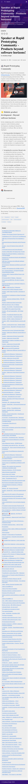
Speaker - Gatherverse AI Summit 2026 (11, 344)
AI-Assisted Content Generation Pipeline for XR (13, 505)
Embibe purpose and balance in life (10, 750)
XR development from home (8, 621)
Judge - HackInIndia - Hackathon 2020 (11, 613)
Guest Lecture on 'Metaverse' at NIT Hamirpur (12, 476)
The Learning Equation (7, 611)
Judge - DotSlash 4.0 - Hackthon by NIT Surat (12, 717)
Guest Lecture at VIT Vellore (8, 474)
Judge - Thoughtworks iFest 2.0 (9, 478)
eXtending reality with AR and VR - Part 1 (11, 619)
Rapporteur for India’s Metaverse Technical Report (13, 507)
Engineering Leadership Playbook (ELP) (11, 641)
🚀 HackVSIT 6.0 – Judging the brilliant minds (12, 552)
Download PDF (21, 208)
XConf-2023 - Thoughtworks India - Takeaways (13, 417)
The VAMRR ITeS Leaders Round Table (11, 308)
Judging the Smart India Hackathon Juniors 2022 (13, 693)
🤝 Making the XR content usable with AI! (11, 564)
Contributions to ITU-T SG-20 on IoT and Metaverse (14, 236)
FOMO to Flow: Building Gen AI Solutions (11, 672)
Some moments (5, 532)
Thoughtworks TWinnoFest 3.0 (9, 423)
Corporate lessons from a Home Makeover (12, 460)
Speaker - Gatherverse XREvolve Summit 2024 (13, 388)
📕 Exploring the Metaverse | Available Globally (13, 549)
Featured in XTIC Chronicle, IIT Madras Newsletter (13, 554)
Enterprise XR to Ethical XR (8, 592)
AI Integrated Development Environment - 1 (12, 656)
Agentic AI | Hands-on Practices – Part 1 (11, 654)
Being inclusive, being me (8, 568)
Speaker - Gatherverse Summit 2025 (10, 358)
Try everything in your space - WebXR (11, 705)
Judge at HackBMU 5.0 (7, 586)
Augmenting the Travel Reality (9, 740)
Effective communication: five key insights (11, 633)
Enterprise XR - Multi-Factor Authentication (12, 738)
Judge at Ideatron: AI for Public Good (10, 346)
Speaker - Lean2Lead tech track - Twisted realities (13, 324)
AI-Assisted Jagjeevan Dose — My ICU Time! (12, 524)
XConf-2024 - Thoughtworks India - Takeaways (13, 437)
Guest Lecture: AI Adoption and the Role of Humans (14, 427)
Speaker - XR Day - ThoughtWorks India (11, 408)
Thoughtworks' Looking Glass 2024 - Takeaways (13, 573)
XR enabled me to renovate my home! (10, 609)
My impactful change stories (8, 711)
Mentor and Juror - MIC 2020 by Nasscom (11, 605)
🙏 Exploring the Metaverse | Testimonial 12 (12, 356)
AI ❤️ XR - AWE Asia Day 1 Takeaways (11, 287)
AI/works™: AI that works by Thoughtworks (12, 534)
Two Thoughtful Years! (7, 719)
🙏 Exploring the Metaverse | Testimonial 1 (12, 394)
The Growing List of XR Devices (9, 723)
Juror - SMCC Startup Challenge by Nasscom (12, 600)
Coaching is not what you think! (9, 713)
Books (3, 431)
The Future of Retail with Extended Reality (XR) (13, 562)
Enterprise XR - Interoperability (9, 736)
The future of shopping (7, 615)
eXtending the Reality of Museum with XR (11, 578)
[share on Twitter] (4, 34)
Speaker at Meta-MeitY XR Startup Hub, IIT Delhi (13, 251)
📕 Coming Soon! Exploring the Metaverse (12, 566)
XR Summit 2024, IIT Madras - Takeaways (11, 278)
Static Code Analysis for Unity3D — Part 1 (11, 744)
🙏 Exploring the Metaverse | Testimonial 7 (12, 376)
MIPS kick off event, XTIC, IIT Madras (10, 304)
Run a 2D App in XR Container (9, 727)
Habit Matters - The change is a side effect (11, 774)
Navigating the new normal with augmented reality (13, 480)
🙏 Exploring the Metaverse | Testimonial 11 (12, 360)
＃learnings (9, 221)
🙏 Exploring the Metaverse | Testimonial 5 (12, 380)
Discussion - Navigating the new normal (11, 396)
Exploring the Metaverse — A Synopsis (11, 392)
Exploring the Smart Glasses (8, 766)
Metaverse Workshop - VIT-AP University (11, 470)
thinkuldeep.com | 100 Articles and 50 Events (12, 631)
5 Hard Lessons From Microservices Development (13, 764)
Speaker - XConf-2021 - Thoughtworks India (12, 316)
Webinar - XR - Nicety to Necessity (10, 488)
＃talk (11, 219)
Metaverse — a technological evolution (11, 695)
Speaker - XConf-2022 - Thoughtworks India (12, 306)
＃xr (2, 217)
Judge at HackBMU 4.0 (7, 598)
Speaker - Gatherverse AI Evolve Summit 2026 (13, 336)
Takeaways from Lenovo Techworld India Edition (13, 330)
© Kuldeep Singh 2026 (8, 782)
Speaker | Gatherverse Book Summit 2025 (11, 302)
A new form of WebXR (7, 725)
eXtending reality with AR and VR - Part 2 (11, 617)
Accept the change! (6, 762)
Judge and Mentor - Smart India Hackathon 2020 (13, 721)
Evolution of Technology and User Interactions (12, 748)
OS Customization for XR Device (9, 729)
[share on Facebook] (2, 34)
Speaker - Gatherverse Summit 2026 (10, 338)
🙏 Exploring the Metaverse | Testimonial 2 (12, 390)
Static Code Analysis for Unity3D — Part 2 (11, 742)
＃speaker (16, 217)
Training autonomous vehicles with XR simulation (13, 602)
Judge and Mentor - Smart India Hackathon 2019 (13, 753)
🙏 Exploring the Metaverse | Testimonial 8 (12, 370)
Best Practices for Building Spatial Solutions (12, 482)
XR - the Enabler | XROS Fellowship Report (12, 681)
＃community (4, 221)
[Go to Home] (1, 1)
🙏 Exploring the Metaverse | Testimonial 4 (12, 382)
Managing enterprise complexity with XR (11, 590)
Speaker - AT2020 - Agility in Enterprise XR (12, 318)
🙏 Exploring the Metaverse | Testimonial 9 (12, 368)
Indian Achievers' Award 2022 (9, 472)
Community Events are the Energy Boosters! (12, 249)
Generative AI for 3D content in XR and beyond (13, 494)
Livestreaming (5, 425)
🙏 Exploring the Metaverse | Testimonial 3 (12, 454)
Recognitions (5, 526)
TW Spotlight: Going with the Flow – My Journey (13, 445)
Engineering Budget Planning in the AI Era (12, 639)
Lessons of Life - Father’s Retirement (10, 691)
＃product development (5, 219)
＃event (12, 217)
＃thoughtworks (7, 217)
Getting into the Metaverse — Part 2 (10, 701)
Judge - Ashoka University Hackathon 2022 (12, 584)
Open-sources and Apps (7, 429)
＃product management (17, 219)
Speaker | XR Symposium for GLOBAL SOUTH (13, 268)
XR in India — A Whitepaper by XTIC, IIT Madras (13, 558)
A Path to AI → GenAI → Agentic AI (10, 662)
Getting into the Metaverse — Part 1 (10, 703)
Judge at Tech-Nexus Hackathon (9, 588)
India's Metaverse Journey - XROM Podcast (12, 443)
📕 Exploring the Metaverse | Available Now (12, 560)
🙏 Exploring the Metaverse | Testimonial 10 (12, 362)
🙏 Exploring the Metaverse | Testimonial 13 (12, 354)
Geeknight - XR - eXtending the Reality (11, 402)
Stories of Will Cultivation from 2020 (10, 715)
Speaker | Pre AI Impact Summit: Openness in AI (13, 234)
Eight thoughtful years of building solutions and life (13, 547)
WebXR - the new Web (7, 734)
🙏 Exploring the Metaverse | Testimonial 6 (12, 378)
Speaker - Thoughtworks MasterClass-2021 (12, 314)
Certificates (4, 647)
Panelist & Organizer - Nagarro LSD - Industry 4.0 (13, 768)
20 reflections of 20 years (8, 556)
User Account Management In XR (9, 732)
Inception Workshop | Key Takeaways (10, 746)
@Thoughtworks (5, 75)
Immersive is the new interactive (9, 570)
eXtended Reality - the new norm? (10, 607)
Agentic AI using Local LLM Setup (10, 652)
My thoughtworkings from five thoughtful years (12, 496)
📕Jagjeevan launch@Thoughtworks (10, 348)
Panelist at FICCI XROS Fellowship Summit (12, 289)
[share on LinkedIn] (7, 34)
